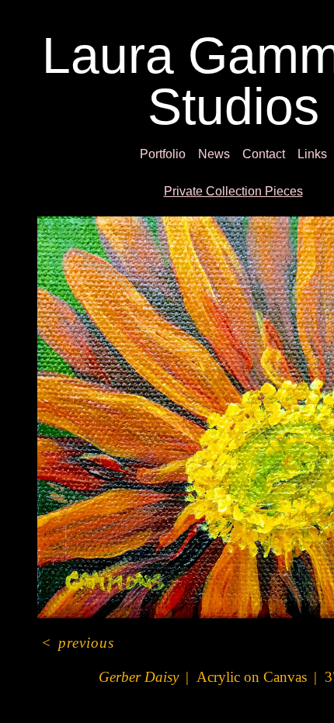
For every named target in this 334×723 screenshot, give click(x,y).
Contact (270, 154)
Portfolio (154, 154)
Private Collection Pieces (233, 191)
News (213, 154)
